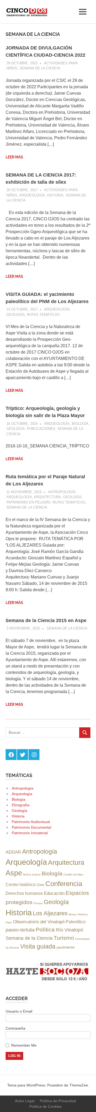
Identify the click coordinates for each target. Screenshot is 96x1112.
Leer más (14, 157)
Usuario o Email (19, 1011)
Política (45, 929)
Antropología (62, 492)
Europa (38, 903)
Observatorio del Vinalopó (39, 921)
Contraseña (15, 1028)
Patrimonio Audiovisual (31, 822)
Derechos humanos (24, 893)
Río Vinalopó (69, 930)
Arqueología (32, 195)
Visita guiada (37, 946)
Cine (40, 885)
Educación (54, 893)
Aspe (14, 873)
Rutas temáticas (43, 315)
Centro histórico (20, 884)
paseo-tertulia (20, 930)
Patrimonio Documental (31, 827)
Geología (15, 315)
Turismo (64, 938)
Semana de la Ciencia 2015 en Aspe (46, 620)
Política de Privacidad (58, 1101)
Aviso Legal (24, 1101)
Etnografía (20, 805)
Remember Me (24, 1045)
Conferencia (63, 884)
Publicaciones (41, 429)
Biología (80, 424)
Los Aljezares (50, 913)
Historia (55, 195)
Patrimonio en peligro (28, 502)
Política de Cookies (45, 1106)
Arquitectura (47, 497)
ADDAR (13, 852)
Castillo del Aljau (73, 874)
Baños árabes (32, 874)
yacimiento (66, 947)
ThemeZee (78, 1085)
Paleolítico (76, 921)
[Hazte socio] (48, 981)
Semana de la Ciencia (39, 68)
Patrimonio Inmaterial (30, 833)
